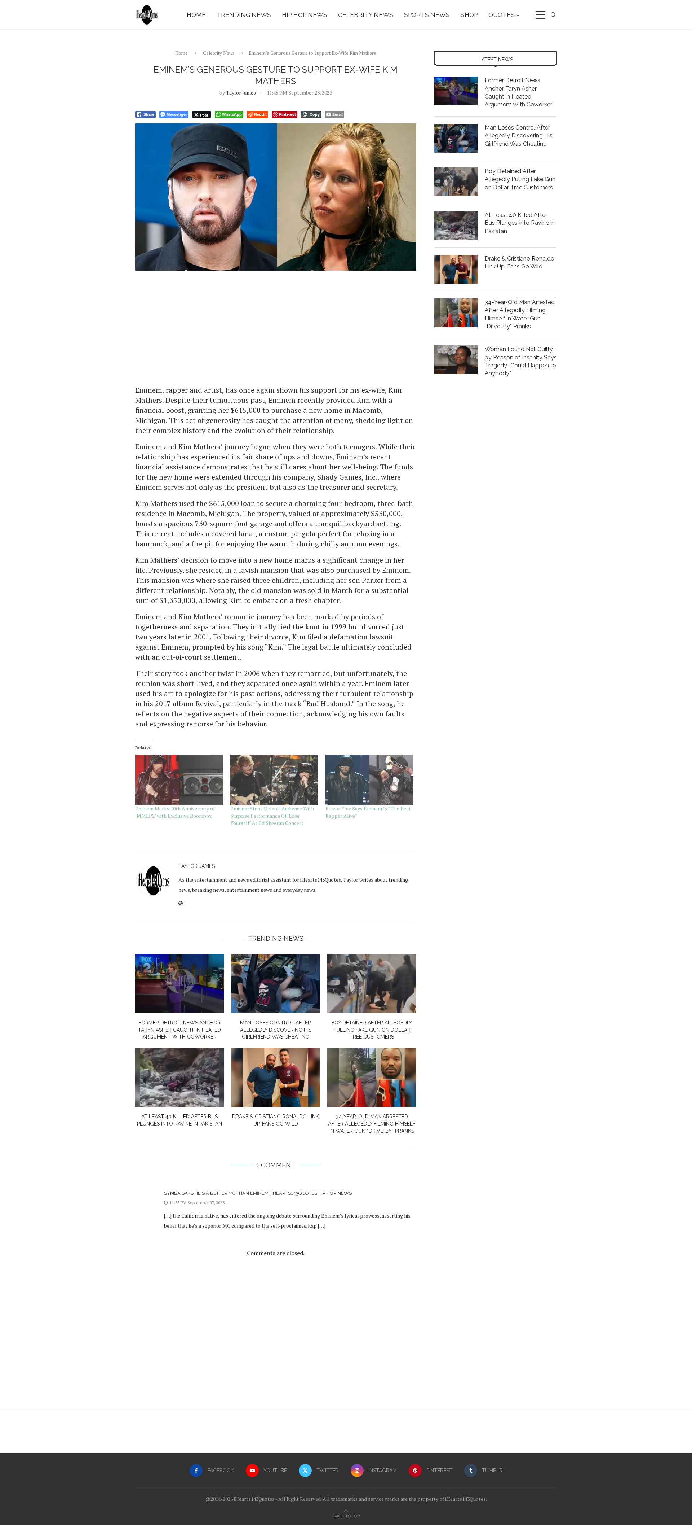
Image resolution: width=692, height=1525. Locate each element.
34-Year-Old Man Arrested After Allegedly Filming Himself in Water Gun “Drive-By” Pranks (372, 1123)
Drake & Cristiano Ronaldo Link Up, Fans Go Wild (519, 262)
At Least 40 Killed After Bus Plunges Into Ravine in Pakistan (520, 223)
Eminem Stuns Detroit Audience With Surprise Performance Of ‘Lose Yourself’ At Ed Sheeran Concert (272, 815)
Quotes (501, 14)
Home (196, 14)
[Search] (553, 14)
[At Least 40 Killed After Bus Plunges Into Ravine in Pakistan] (179, 1077)
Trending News (244, 14)
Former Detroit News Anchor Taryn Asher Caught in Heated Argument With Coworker (179, 1030)
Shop (469, 14)
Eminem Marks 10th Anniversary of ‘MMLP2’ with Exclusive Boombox (175, 812)
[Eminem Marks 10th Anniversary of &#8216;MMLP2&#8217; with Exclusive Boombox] (179, 780)
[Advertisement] (275, 327)
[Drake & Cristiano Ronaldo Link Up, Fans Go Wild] (275, 1077)
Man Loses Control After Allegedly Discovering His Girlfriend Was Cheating (275, 1030)
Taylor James (241, 92)
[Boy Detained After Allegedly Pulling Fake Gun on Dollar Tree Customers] (371, 983)
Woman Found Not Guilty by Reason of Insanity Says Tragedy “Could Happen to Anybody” (521, 361)
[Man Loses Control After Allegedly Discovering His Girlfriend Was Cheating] (275, 983)
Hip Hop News (304, 14)
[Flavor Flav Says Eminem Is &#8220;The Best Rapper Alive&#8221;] (369, 780)
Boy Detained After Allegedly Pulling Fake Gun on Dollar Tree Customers (371, 1030)
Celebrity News (365, 14)
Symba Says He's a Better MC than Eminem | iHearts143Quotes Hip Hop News (258, 1193)
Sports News (427, 14)
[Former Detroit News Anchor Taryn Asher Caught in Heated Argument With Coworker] (179, 983)
